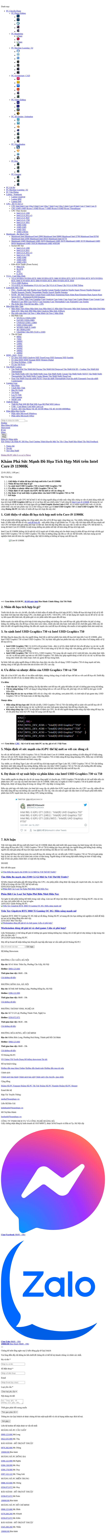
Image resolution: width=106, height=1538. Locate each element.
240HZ (19, 353)
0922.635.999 (7, 1439)
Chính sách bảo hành (9, 1077)
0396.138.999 (7, 1465)
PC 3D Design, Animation (22, 116)
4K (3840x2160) (23, 330)
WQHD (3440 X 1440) (26, 327)
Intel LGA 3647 (23, 218)
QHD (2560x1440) (24, 325)
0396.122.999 (14, 993)
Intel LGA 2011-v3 (24, 215)
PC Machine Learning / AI (22, 48)
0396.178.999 (7, 1470)
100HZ (19, 341)
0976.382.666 (7, 1448)
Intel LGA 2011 (23, 250)
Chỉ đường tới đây (8, 977)
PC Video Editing (18, 100)
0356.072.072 (14, 1017)
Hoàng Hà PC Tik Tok (30, 1086)
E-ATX (20, 274)
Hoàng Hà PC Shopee (68, 1086)
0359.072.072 (7, 1518)
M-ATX (20, 269)
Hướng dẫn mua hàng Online (13, 1068)
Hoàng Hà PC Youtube (49, 1086)
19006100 (5, 1452)
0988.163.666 (7, 1483)
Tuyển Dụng (18, 1059)
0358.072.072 (7, 1496)
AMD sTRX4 (22, 232)
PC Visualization (18, 144)
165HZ (19, 348)
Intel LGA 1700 (23, 220)
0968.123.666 (14, 1042)
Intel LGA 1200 (23, 213)
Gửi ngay (29, 947)
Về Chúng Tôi (7, 1059)
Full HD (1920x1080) (26, 320)
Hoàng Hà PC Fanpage (11, 1086)
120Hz (19, 343)
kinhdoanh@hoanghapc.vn (12, 1108)
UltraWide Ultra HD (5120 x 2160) (31, 332)
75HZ (19, 339)
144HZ (19, 346)
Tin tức (44, 1059)
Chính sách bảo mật (27, 1077)
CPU (17, 743)
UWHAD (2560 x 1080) (27, 323)
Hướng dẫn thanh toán (34, 1068)
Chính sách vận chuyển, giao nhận (49, 1077)
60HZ (19, 337)
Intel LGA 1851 (23, 222)
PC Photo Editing (18, 13)
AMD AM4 (21, 225)
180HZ (19, 350)
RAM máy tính (31, 601)
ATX (19, 271)
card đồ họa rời (34, 522)
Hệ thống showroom (33, 1059)
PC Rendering (17, 34)
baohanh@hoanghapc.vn (11, 1117)
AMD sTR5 (21, 262)
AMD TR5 (21, 229)
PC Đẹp (14, 161)
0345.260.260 (7, 1527)
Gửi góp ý (6, 1421)
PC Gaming (16, 174)
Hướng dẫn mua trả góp (54, 1068)
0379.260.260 (7, 1514)
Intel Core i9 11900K (80, 502)
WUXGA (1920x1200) (26, 318)
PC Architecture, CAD (20, 76)
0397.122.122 (7, 1474)
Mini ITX (20, 267)
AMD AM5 (21, 227)
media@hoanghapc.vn (10, 1099)
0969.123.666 (14, 969)
